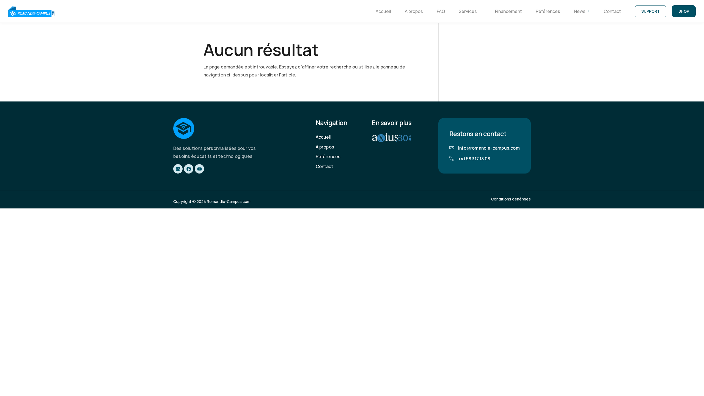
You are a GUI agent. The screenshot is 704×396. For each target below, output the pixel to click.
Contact (612, 11)
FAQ (441, 11)
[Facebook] (188, 169)
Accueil (383, 11)
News (579, 11)
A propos (414, 11)
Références (548, 11)
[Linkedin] (178, 169)
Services (468, 11)
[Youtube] (199, 169)
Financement (508, 11)
